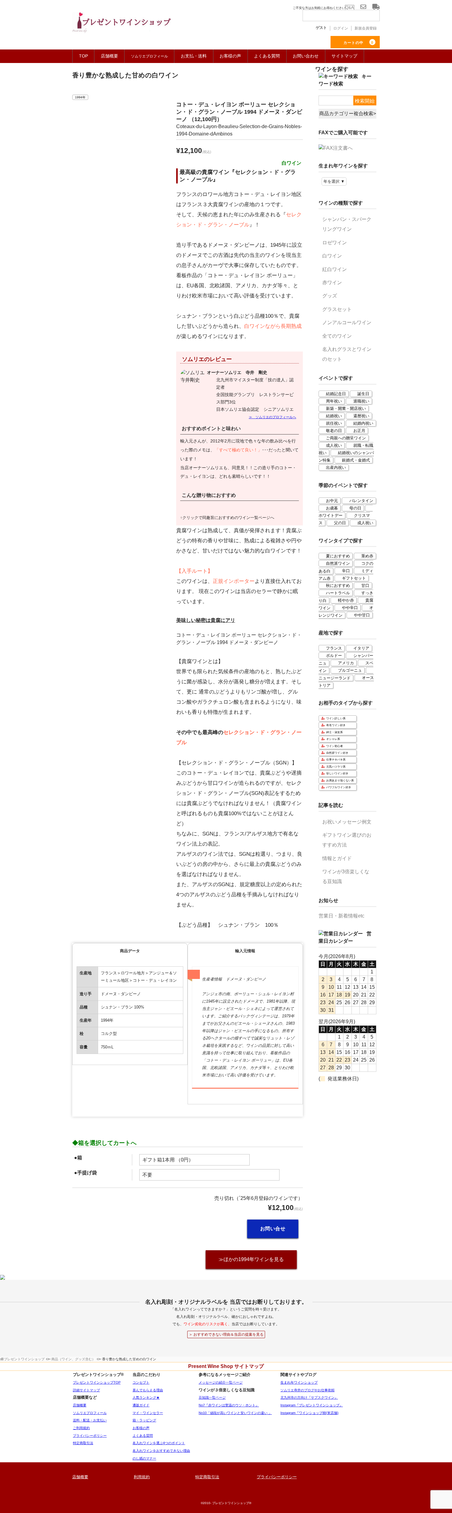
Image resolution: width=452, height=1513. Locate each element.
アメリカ (346, 663)
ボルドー (334, 655)
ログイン (340, 28)
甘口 (365, 585)
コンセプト (141, 1382)
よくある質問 (267, 55)
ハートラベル (338, 593)
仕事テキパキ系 (336, 759)
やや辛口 (350, 607)
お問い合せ (273, 1228)
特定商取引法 (83, 1443)
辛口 (346, 570)
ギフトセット (354, 578)
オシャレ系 (333, 739)
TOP (83, 55)
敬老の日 (334, 430)
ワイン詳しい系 (336, 718)
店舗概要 (109, 55)
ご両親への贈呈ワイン (346, 438)
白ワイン (332, 255)
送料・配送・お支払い (90, 1420)
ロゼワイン (334, 242)
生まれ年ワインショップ (299, 1382)
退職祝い (361, 401)
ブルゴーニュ (350, 670)
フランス (334, 648)
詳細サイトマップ (86, 1390)
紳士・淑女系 (334, 732)
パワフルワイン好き (338, 787)
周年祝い (334, 401)
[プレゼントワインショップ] (121, 26)
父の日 (340, 523)
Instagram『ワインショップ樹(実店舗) (309, 1413)
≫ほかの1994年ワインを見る (251, 1259)
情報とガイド (337, 858)
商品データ (130, 951)
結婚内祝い (363, 423)
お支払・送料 (194, 55)
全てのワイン (337, 336)
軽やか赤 (346, 600)
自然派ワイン (338, 563)
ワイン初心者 (334, 746)
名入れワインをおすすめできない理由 (161, 1450)
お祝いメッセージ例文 (346, 821)
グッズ (329, 295)
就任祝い (334, 423)
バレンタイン (361, 500)
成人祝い (334, 445)
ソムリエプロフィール (90, 1413)
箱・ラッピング (144, 1420)
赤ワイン (332, 282)
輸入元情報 (245, 951)
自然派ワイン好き (337, 752)
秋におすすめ (338, 585)
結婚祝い (334, 416)
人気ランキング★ (146, 1397)
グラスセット (337, 309)
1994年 (80, 97)
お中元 (332, 500)
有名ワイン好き (336, 725)
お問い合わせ (306, 55)
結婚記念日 (336, 393)
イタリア (361, 648)
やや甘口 (362, 615)
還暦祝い (361, 416)
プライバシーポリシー (90, 1435)
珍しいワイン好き (337, 773)
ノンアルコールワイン (346, 322)
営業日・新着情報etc (341, 915)
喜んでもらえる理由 (148, 1390)
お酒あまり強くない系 (340, 780)
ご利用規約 (81, 1428)
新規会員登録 (366, 28)
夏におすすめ (338, 556)
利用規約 (142, 1477)
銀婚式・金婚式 (356, 460)
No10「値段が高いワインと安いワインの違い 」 (235, 1413)
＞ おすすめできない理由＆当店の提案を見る (226, 1334)
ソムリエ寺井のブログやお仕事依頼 (307, 1390)
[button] (239, 620)
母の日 (355, 508)
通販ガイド (141, 1405)
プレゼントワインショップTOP (97, 1382)
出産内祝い (336, 467)
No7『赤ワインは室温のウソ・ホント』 (229, 1405)
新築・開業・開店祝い (346, 408)
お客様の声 (230, 55)
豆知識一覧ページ (212, 1397)
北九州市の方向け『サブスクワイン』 (309, 1397)
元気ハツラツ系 (336, 766)
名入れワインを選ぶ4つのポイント (159, 1443)
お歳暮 (332, 508)
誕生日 (363, 393)
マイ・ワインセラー (148, 1413)
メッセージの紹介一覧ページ (221, 1382)
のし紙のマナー (144, 1458)
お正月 (359, 430)
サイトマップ (344, 55)
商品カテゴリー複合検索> (347, 113)
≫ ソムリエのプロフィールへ (272, 417)
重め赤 (367, 556)
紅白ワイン (334, 269)
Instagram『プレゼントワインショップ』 (311, 1405)
